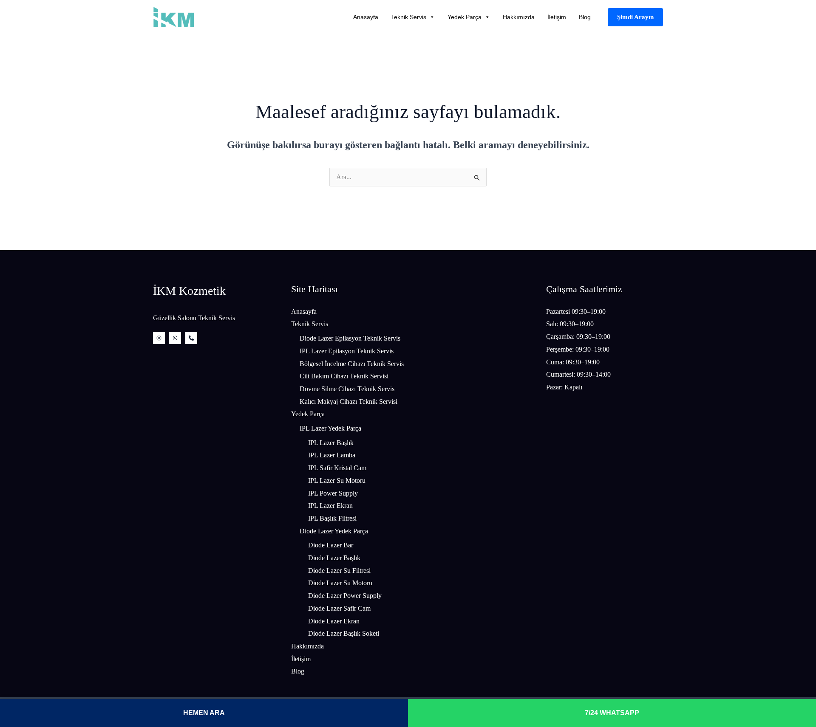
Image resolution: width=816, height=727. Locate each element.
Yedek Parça (465, 17)
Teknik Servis (408, 17)
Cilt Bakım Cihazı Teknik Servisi (344, 376)
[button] (635, 17)
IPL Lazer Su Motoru (337, 480)
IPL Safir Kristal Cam (337, 467)
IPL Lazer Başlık (331, 442)
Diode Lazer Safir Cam (339, 608)
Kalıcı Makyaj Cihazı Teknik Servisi (348, 401)
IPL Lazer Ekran (330, 505)
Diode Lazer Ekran (334, 621)
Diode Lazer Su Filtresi (339, 570)
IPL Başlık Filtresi (332, 518)
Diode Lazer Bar (330, 545)
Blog (585, 17)
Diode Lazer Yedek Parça (334, 531)
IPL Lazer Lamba (331, 455)
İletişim (556, 17)
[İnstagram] (159, 338)
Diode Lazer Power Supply (345, 595)
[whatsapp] (175, 338)
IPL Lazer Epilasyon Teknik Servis (347, 351)
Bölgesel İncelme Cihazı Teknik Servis (352, 363)
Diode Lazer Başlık (334, 557)
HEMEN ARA (204, 712)
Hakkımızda (519, 17)
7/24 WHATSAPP (612, 712)
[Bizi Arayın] (191, 338)
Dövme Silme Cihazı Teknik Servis (347, 388)
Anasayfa (365, 17)
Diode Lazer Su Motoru (340, 582)
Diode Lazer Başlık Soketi (343, 633)
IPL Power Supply (333, 493)
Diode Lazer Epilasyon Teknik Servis (350, 338)
